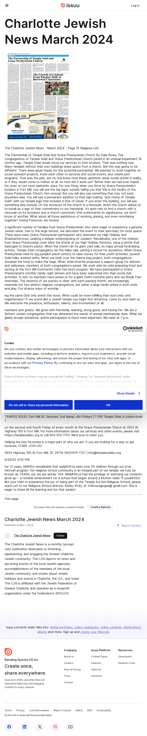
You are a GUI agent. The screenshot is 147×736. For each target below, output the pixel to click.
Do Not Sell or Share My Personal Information (28, 715)
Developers (125, 656)
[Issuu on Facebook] (9, 726)
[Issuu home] (70, 5)
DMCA (79, 710)
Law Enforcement (39, 710)
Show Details (126, 393)
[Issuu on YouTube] (70, 726)
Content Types (99, 656)
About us (69, 656)
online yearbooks (86, 627)
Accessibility (104, 710)
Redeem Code (126, 663)
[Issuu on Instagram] (55, 726)
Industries (96, 675)
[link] (135, 5)
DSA (89, 710)
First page (12, 499)
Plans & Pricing (72, 669)
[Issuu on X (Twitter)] (39, 726)
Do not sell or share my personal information (39, 404)
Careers (68, 663)
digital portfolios (61, 627)
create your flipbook (95, 632)
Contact (68, 682)
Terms (8, 710)
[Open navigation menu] (7, 5)
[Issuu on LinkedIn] (24, 726)
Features (96, 663)
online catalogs (111, 627)
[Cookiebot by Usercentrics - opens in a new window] (126, 329)
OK (108, 404)
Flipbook (96, 669)
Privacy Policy (42, 362)
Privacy (20, 710)
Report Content (62, 710)
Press (67, 675)
